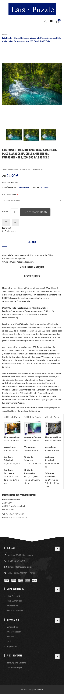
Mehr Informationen (32, 267)
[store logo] (32, 9)
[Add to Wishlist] (6, 222)
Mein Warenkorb (14, 600)
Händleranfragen (14, 667)
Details (32, 242)
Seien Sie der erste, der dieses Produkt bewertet (22, 169)
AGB (9, 641)
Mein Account (13, 596)
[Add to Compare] (15, 222)
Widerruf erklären (15, 610)
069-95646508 (17, 514)
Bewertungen (32, 276)
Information (13, 619)
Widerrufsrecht (14, 631)
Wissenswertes (14, 655)
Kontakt (11, 548)
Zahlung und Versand (16, 662)
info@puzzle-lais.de (18, 517)
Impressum (12, 646)
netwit (40, 689)
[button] (14, 135)
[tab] (32, 243)
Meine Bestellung (15, 588)
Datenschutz (12, 626)
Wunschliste (12, 605)
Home (4, 34)
